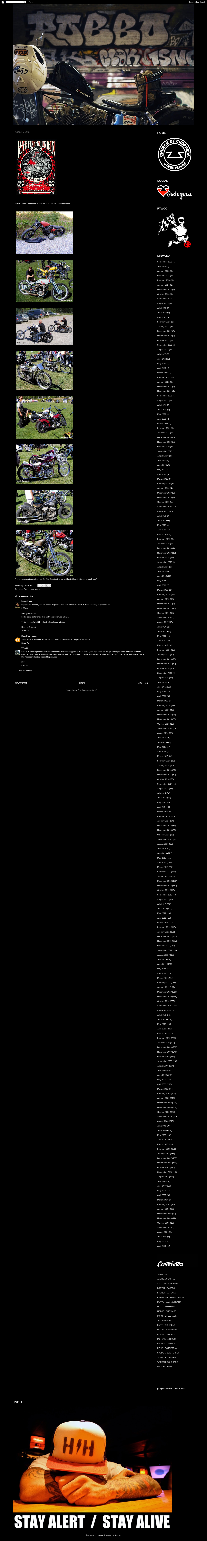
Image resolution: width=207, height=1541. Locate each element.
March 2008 (162, 1144)
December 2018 (164, 548)
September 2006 (164, 1227)
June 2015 (162, 742)
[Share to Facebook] (46, 585)
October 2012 (163, 890)
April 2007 (161, 1195)
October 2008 (163, 1112)
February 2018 (164, 594)
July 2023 (161, 308)
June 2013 (162, 853)
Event (26, 589)
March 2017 (162, 645)
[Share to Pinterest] (49, 585)
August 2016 (163, 678)
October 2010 (163, 1001)
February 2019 (164, 539)
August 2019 (163, 511)
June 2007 (162, 1186)
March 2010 (162, 1033)
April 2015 (161, 751)
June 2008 (162, 1130)
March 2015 (162, 756)
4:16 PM (24, 665)
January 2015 (163, 765)
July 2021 (161, 405)
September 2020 (164, 451)
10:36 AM (25, 631)
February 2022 (164, 377)
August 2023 (163, 303)
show (32, 589)
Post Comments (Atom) (87, 690)
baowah (24, 601)
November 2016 (164, 664)
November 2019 (164, 497)
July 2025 (161, 266)
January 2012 (163, 932)
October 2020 (163, 446)
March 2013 (162, 867)
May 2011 (161, 969)
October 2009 (163, 1056)
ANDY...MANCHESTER (167, 1283)
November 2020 (164, 442)
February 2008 (164, 1149)
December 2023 (164, 289)
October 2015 (163, 724)
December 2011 (164, 936)
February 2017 (164, 650)
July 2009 (161, 1070)
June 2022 (162, 359)
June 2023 (162, 312)
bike (21, 589)
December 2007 (164, 1158)
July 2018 (161, 571)
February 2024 (164, 280)
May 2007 (161, 1190)
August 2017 (163, 622)
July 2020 (161, 460)
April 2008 (161, 1139)
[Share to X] (44, 585)
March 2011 (162, 978)
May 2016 (161, 691)
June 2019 (162, 520)
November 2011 (164, 941)
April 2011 (161, 973)
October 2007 (163, 1167)
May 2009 (161, 1079)
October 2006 (163, 1223)
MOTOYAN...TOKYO (166, 1339)
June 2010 (162, 1019)
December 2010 (164, 992)
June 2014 (162, 798)
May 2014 (161, 802)
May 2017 (161, 636)
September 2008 (164, 1116)
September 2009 (164, 1061)
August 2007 (163, 1177)
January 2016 (163, 710)
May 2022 (161, 363)
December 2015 (164, 714)
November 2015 (164, 719)
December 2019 (164, 493)
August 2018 (163, 567)
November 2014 (164, 774)
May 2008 (161, 1135)
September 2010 (164, 1006)
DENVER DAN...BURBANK (169, 1302)
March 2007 (162, 1200)
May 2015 (161, 747)
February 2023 (164, 322)
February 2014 (164, 816)
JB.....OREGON (164, 1320)
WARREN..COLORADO (167, 1362)
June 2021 (162, 410)
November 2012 (164, 885)
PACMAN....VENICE (166, 1343)
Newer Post (21, 683)
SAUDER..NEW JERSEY (168, 1353)
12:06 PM (25, 643)
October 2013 (163, 835)
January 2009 (163, 1098)
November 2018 (164, 553)
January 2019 (163, 544)
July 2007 (161, 1181)
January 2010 (163, 1043)
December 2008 (164, 1103)
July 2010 (161, 1015)
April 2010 (161, 1029)
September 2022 (164, 345)
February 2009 (164, 1093)
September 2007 (164, 1172)
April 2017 (161, 640)
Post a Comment (25, 671)
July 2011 (161, 959)
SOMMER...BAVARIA (166, 1357)
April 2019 (161, 530)
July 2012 (161, 904)
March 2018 (162, 590)
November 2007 (164, 1163)
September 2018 (164, 562)
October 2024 (163, 275)
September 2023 (164, 299)
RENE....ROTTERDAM (167, 1348)
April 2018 (161, 585)
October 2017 (163, 613)
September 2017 (164, 617)
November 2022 (164, 336)
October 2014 (163, 779)
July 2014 (161, 793)
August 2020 (163, 456)
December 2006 (164, 1213)
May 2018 (161, 580)
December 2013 (164, 825)
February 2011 (163, 982)
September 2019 (164, 506)
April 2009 (161, 1084)
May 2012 (161, 913)
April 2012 (161, 918)
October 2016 (163, 668)
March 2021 (162, 423)
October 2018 (163, 557)
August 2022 (163, 349)
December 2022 (164, 331)
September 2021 (164, 396)
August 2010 (163, 1010)
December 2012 (164, 881)
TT (22, 648)
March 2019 (162, 534)
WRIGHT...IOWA (164, 1366)
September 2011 (164, 950)
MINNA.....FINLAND (166, 1334)
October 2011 (163, 945)
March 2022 (162, 373)
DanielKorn (26, 636)
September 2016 (164, 673)
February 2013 (164, 872)
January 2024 (163, 285)
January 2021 (163, 433)
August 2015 (163, 733)
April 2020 (161, 474)
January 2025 (163, 271)
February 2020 (164, 483)
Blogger (117, 1535)
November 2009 (164, 1052)
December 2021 (164, 386)
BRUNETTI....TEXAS (166, 1293)
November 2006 (164, 1218)
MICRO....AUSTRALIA (167, 1330)
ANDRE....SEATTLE (166, 1279)
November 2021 (164, 391)
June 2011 (162, 964)
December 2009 (164, 1047)
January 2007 (163, 1209)
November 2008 (164, 1107)
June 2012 (162, 909)
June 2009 (162, 1075)
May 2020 (161, 470)
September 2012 (164, 895)
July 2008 (161, 1126)
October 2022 (163, 340)
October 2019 (163, 502)
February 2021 (164, 428)
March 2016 (162, 701)
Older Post (143, 683)
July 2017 (161, 627)
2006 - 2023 (162, 1274)
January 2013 (163, 876)
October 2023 (163, 294)
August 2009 (163, 1066)
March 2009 (162, 1089)
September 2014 (164, 784)
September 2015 (164, 728)
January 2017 (163, 654)
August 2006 (163, 1232)
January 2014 (163, 821)
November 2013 (164, 830)
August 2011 (162, 955)
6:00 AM (24, 608)
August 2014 (163, 788)
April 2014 (161, 807)
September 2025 (164, 262)
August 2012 (163, 899)
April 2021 (161, 419)
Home (82, 683)
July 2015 (161, 738)
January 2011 (163, 987)
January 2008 (163, 1153)
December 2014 (164, 770)
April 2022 (161, 368)
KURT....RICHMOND (166, 1325)
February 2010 (164, 1038)
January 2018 (163, 599)
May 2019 (161, 525)
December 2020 (164, 437)
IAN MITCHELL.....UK (166, 1316)
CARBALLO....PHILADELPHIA (170, 1297)
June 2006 (162, 1237)
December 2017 (164, 604)
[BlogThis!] (41, 585)
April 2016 (161, 696)
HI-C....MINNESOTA (166, 1306)
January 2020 (163, 488)
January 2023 (163, 326)
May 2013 (161, 858)
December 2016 (164, 659)
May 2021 (161, 414)
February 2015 (164, 761)
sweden (38, 589)
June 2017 (162, 631)
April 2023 (161, 317)
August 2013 (163, 844)
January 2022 (163, 382)
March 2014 (162, 812)
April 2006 (161, 1246)
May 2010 (161, 1024)
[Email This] (38, 585)
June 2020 (162, 465)
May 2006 (161, 1241)
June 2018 (162, 576)
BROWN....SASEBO (166, 1288)
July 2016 (161, 682)
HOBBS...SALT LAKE (166, 1311)
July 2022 (161, 354)
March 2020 (162, 479)
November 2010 (164, 996)
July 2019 (161, 516)
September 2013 (164, 839)
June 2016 (162, 687)
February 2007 (164, 1204)
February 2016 (164, 705)
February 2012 (164, 927)
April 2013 (161, 862)
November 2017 (164, 608)
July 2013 (161, 848)
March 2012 (162, 922)
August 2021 (163, 400)
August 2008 (163, 1121)
